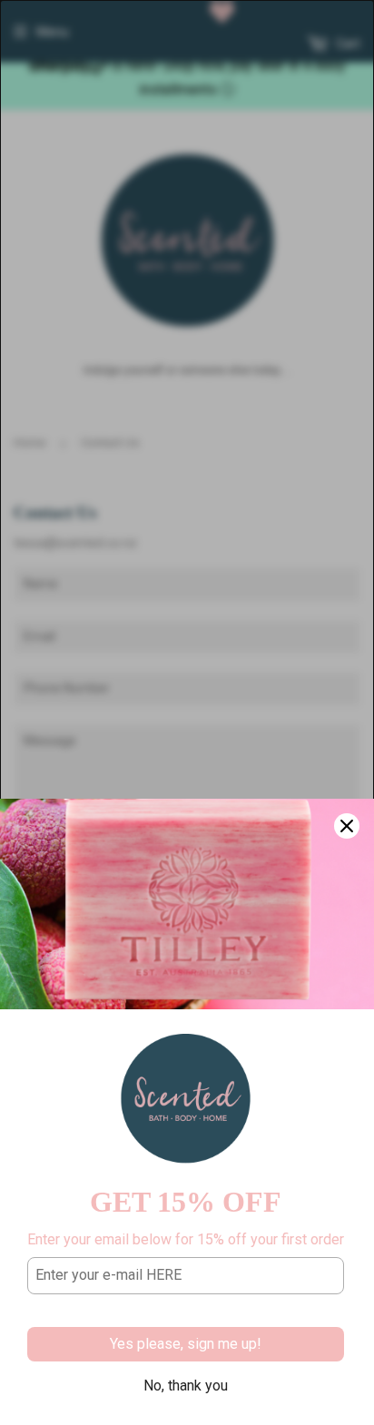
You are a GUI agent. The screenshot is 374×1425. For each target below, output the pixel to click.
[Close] (346, 826)
